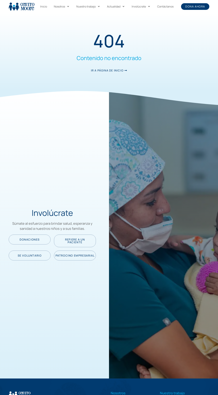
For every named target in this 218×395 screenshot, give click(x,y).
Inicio (43, 6)
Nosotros (59, 6)
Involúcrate (139, 6)
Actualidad (113, 6)
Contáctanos (165, 6)
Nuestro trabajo (86, 6)
